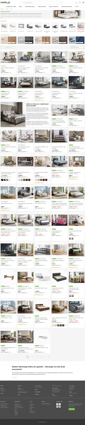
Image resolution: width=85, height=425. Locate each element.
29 (48, 356)
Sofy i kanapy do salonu (56, 389)
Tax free (16, 414)
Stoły (53, 394)
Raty (15, 409)
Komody (19, 385)
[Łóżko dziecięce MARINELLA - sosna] (59, 250)
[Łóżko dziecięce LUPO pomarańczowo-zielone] (76, 277)
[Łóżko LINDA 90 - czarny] (42, 193)
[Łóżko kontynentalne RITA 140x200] (25, 162)
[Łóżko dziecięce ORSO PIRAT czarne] (76, 220)
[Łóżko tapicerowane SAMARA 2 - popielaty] (59, 57)
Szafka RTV (71, 389)
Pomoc (16, 408)
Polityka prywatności (18, 405)
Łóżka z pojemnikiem (38, 386)
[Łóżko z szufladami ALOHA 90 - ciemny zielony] (76, 250)
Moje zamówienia (4, 405)
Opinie (31, 408)
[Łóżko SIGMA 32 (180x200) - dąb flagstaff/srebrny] (8, 337)
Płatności (16, 411)
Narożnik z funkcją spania (56, 385)
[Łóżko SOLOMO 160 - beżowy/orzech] (42, 82)
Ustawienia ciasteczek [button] (4, 407)
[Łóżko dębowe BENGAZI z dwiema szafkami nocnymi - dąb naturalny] (76, 136)
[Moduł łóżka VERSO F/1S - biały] (42, 337)
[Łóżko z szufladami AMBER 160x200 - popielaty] (25, 57)
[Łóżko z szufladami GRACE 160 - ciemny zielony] (8, 250)
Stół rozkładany (72, 385)
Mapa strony (32, 411)
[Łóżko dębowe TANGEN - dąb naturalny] (42, 136)
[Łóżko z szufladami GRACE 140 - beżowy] (8, 57)
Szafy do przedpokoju (73, 393)
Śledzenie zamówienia (4, 403)
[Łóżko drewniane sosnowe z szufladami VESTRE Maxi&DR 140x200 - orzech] (42, 307)
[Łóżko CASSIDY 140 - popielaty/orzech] (25, 82)
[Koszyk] (83, 2)
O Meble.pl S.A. (32, 407)
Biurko (2, 385)
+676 (31, 179)
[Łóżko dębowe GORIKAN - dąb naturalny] (59, 136)
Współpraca (32, 405)
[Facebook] (57, 404)
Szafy (70, 391)
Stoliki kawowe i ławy (22, 392)
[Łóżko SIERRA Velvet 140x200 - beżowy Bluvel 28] (25, 220)
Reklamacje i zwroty (18, 406)
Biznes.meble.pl (32, 412)
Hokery (2, 393)
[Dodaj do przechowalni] (15, 51)
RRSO (9, 72)
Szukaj (61, 2)
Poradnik (16, 412)
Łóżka (19, 394)
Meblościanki (37, 391)
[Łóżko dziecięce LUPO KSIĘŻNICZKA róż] (59, 220)
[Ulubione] (80, 2)
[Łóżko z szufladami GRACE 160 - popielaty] (76, 82)
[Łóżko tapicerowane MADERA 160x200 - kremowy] (42, 57)
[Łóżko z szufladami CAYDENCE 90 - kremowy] (8, 136)
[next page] (57, 357)
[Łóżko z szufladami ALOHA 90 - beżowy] (76, 110)
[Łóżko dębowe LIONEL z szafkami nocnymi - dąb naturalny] (8, 162)
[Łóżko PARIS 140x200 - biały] (42, 277)
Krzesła (19, 388)
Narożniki (37, 394)
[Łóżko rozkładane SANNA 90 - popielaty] (42, 250)
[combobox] (77, 47)
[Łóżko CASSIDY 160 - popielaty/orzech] (8, 82)
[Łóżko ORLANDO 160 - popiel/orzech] (59, 82)
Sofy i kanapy (55, 388)
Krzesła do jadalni (21, 389)
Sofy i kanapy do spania (56, 390)
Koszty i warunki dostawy (19, 407)
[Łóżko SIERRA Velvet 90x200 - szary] (42, 220)
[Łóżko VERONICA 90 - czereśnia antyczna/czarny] (25, 277)
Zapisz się (72, 409)
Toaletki (71, 395)
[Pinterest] (57, 407)
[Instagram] (60, 404)
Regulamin (16, 403)
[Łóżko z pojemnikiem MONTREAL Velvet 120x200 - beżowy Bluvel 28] (59, 193)
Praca (31, 406)
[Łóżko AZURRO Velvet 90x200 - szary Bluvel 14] (59, 162)
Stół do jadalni (54, 395)
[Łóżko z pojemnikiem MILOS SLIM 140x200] (59, 307)
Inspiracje (16, 413)
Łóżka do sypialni (38, 385)
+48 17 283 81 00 (46, 403)
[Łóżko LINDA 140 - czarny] (8, 307)
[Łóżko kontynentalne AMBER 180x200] (42, 162)
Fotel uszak (3, 390)
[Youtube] (60, 407)
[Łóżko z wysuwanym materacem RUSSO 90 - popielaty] (25, 250)
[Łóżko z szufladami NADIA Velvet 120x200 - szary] (76, 307)
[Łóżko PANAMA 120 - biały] (8, 193)
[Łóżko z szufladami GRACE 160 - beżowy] (76, 57)
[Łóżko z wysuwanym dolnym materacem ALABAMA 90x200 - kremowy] (59, 110)
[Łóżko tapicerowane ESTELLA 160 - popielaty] (25, 193)
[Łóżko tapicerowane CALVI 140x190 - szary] (59, 277)
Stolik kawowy (71, 388)
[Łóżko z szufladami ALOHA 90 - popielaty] (25, 307)
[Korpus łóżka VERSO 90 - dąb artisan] (8, 277)
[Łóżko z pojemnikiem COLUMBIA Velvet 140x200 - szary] (8, 220)
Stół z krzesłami (72, 386)
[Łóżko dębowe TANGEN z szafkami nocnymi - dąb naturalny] (25, 337)
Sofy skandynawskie (55, 391)
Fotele (2, 388)
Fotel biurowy (3, 389)
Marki (31, 409)
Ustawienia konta (4, 406)
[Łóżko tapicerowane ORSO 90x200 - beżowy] (25, 136)
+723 (65, 325)
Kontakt (31, 403)
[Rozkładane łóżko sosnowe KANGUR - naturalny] (76, 162)
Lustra (36, 389)
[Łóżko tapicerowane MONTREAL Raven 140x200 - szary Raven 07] (76, 193)
